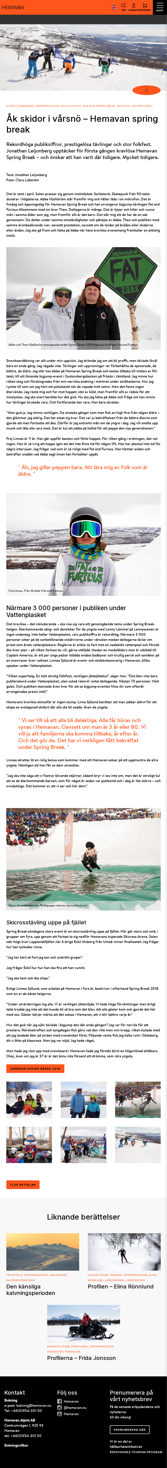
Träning (116, 1275)
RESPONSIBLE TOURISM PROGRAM (136, 1452)
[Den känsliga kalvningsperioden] (42, 1252)
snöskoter (55, 1352)
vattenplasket (142, 106)
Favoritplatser (58, 1347)
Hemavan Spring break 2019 (35, 1068)
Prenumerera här (130, 1429)
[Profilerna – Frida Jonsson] (83, 1323)
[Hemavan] (13, 7)
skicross (123, 106)
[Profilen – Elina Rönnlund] (124, 1252)
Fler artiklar (23, 1184)
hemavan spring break (99, 106)
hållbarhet (58, 1275)
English (114, 7)
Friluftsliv (14, 1275)
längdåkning (114, 1280)
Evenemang (25, 106)
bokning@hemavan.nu (33, 1406)
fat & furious (71, 106)
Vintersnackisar (47, 106)
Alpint (10, 106)
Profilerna (79, 1347)
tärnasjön (72, 1352)
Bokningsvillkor (16, 1445)
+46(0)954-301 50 (26, 1411)
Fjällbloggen (98, 1275)
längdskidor (135, 1280)
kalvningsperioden (20, 1280)
